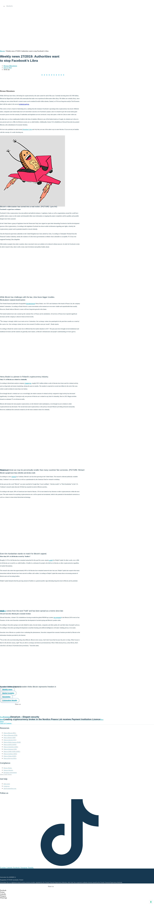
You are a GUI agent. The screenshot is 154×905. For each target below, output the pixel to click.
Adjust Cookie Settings (6, 774)
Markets (9, 6)
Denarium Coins (27, 129)
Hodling (3, 611)
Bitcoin (2, 51)
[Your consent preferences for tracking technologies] (151, 902)
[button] (51, 890)
